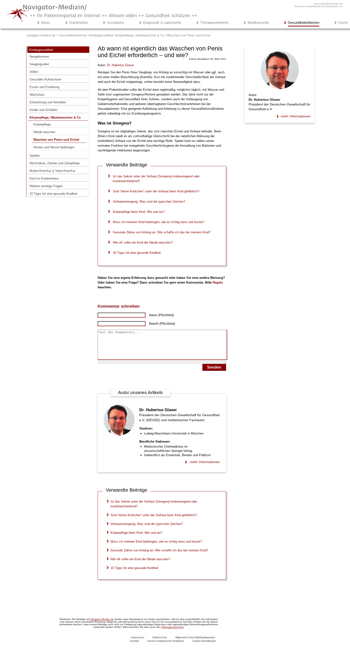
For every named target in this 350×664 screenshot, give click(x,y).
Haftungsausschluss (172, 627)
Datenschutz (159, 637)
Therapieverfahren (214, 22)
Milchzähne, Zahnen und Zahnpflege (55, 163)
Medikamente (258, 22)
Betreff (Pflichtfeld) (162, 323)
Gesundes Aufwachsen (45, 79)
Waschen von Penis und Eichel (56, 139)
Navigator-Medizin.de (102, 619)
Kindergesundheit (41, 50)
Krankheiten (78, 22)
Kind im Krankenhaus (44, 178)
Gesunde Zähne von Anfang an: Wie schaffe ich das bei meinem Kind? (161, 232)
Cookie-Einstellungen (204, 640)
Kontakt (134, 640)
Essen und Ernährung (44, 87)
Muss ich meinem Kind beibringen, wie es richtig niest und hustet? (158, 222)
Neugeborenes (39, 56)
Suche (343, 22)
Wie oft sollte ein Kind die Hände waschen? (143, 242)
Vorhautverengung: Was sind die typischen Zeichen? (149, 201)
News (45, 22)
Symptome (115, 22)
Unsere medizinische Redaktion (165, 640)
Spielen (35, 155)
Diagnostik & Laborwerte (162, 22)
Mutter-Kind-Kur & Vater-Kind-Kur (52, 171)
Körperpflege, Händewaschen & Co (55, 117)
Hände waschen (44, 132)
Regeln (218, 282)
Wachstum (37, 94)
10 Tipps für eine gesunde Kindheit (53, 193)
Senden (214, 367)
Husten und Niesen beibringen (54, 147)
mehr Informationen (205, 462)
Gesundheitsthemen (303, 22)
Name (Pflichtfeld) (161, 315)
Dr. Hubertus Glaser (158, 410)
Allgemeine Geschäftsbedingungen (195, 637)
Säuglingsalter (39, 64)
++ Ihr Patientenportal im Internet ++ (113, 15)
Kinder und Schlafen (43, 110)
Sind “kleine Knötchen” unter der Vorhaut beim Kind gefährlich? (156, 191)
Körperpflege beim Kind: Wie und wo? (139, 212)
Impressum (137, 637)
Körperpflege (42, 124)
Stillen (34, 72)
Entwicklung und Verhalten (48, 102)
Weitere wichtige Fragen (46, 186)
